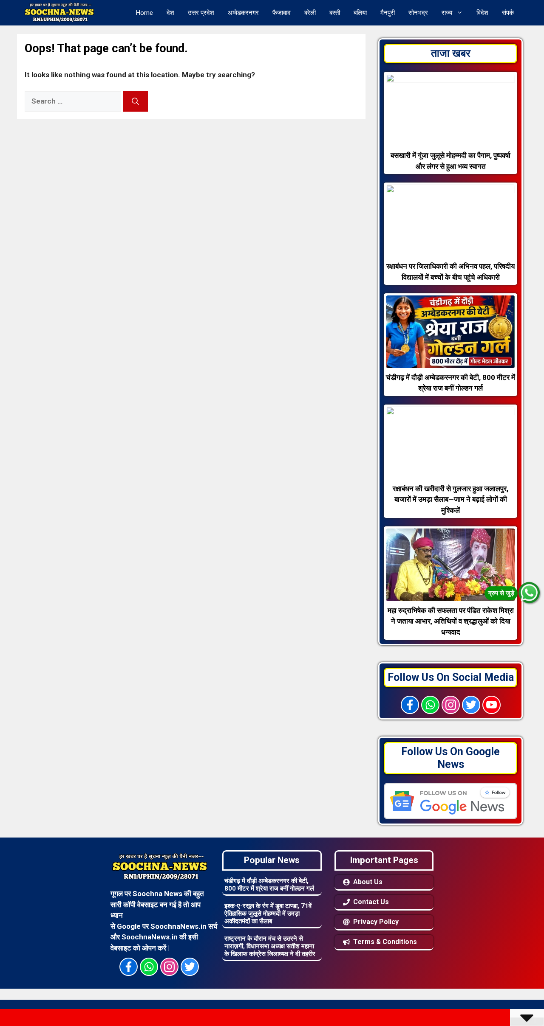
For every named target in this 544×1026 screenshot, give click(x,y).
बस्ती (334, 13)
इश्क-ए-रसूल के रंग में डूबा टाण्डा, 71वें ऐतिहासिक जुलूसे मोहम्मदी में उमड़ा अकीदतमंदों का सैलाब (268, 913)
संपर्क (508, 13)
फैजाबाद (281, 13)
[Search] (135, 101)
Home (144, 13)
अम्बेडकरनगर (243, 13)
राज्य (447, 13)
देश (170, 13)
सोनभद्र (418, 13)
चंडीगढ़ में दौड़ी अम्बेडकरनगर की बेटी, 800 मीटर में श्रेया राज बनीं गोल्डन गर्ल (269, 884)
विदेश (482, 13)
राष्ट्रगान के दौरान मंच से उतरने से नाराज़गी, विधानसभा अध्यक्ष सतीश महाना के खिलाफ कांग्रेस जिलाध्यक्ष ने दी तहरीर (269, 946)
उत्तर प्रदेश (201, 13)
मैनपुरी (387, 13)
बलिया (360, 13)
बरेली (310, 13)
